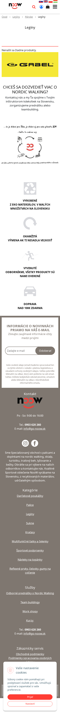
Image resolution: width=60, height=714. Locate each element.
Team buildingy (30, 602)
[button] (34, 6)
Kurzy (30, 620)
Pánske (29, 16)
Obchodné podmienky (30, 654)
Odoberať (45, 351)
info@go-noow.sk (35, 428)
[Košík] (47, 6)
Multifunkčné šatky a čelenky (30, 541)
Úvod (4, 16)
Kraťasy (30, 532)
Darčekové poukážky (30, 496)
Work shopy (30, 611)
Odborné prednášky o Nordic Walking (30, 593)
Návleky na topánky (30, 559)
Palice (30, 505)
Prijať (30, 696)
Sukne (30, 523)
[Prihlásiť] (41, 6)
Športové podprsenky (30, 550)
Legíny (16, 16)
